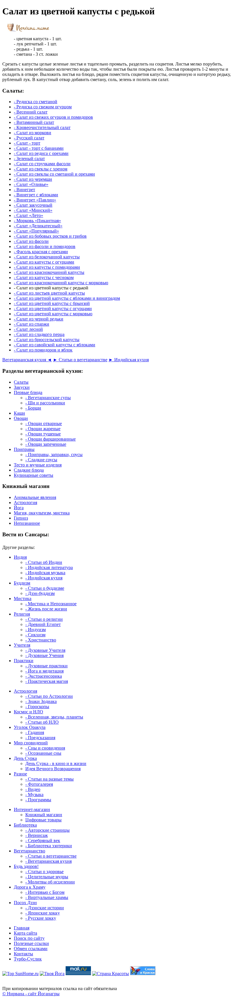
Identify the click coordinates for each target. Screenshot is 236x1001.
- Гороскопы (37, 706)
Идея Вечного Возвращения (53, 768)
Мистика (22, 598)
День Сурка (25, 758)
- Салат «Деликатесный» (38, 225)
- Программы (38, 799)
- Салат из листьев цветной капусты (49, 293)
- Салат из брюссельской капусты (46, 339)
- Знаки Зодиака (41, 701)
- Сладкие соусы (41, 459)
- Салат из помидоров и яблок (43, 349)
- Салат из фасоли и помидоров (44, 246)
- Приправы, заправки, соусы (54, 454)
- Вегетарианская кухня (48, 861)
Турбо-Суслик (28, 958)
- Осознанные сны (43, 753)
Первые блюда (28, 392)
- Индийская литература (49, 567)
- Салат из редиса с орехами (41, 153)
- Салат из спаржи (31, 324)
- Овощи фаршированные (50, 439)
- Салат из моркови (32, 132)
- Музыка (34, 794)
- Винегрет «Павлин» (35, 199)
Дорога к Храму (29, 887)
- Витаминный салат (34, 122)
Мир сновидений (31, 742)
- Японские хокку (42, 912)
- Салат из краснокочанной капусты (49, 272)
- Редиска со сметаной (35, 101)
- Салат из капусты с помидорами (47, 267)
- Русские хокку (40, 918)
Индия (20, 557)
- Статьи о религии (44, 619)
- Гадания (34, 732)
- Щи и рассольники (45, 402)
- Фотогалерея (39, 784)
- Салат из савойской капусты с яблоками (54, 344)
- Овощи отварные (43, 423)
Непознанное (27, 523)
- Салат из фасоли (31, 241)
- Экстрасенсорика (43, 676)
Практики (23, 660)
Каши (19, 413)
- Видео (32, 789)
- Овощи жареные (42, 428)
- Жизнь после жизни (46, 608)
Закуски (22, 387)
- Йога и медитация (44, 670)
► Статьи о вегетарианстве (80, 359)
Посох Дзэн (25, 902)
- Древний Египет (43, 624)
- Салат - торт (27, 143)
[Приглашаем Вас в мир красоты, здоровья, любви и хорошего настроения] (110, 973)
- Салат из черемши (33, 179)
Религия (22, 614)
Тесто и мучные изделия (38, 464)
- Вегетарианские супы (48, 397)
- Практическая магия (46, 681)
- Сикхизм (35, 634)
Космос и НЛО (28, 711)
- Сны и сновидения (45, 748)
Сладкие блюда (29, 470)
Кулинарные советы (33, 475)
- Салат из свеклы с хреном (40, 168)
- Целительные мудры (46, 876)
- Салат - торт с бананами (39, 148)
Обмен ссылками (30, 948)
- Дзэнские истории (44, 907)
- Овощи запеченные (45, 444)
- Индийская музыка (45, 572)
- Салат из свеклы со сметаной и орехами (54, 174)
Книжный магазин (43, 814)
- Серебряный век (42, 840)
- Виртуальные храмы (46, 897)
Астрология (25, 502)
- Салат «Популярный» (36, 230)
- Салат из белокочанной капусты (47, 256)
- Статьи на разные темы (49, 779)
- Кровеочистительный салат (42, 127)
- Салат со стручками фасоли (42, 163)
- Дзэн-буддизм (40, 593)
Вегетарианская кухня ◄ (27, 359)
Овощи (21, 418)
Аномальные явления (35, 497)
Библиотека (25, 825)
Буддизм (22, 583)
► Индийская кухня (129, 359)
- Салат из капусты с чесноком (44, 277)
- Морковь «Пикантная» (37, 220)
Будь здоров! (26, 866)
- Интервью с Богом (44, 892)
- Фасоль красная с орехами (41, 251)
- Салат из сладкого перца (39, 334)
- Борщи (33, 408)
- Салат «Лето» (28, 215)
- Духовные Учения (44, 655)
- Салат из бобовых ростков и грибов (50, 236)
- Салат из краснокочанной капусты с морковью (61, 282)
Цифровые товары (43, 819)
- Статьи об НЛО (42, 722)
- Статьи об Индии (43, 562)
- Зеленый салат (29, 158)
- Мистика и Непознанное (51, 603)
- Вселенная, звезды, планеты (54, 716)
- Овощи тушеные (43, 433)
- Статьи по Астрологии (49, 696)
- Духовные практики (46, 665)
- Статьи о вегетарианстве (51, 856)
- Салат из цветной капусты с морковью (53, 313)
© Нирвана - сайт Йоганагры (31, 993)
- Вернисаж (36, 835)
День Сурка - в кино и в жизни (55, 763)
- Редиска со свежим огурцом (43, 106)
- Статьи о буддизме (44, 588)
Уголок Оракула (29, 727)
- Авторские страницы (47, 830)
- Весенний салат (30, 111)
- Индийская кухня (43, 577)
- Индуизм (35, 629)
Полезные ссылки (31, 943)
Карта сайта (25, 933)
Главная (21, 927)
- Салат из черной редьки (38, 318)
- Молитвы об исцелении (50, 881)
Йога (19, 507)
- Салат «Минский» (33, 210)
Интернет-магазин (32, 809)
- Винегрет (24, 189)
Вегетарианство (29, 850)
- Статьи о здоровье (44, 871)
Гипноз (21, 518)
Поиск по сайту (29, 938)
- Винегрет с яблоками (36, 194)
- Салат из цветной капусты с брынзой (52, 303)
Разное (20, 773)
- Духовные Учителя (45, 650)
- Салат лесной (28, 329)
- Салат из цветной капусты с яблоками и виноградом (67, 298)
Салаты (21, 382)
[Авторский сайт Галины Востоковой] (142, 973)
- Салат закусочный (33, 205)
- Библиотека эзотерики (48, 845)
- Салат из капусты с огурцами (44, 262)
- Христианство (40, 639)
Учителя (22, 645)
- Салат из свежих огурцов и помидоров (53, 117)
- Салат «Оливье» (31, 184)
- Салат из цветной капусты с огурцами (53, 308)
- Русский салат (29, 137)
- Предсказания (40, 737)
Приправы (24, 449)
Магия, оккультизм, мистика (42, 512)
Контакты (23, 953)
